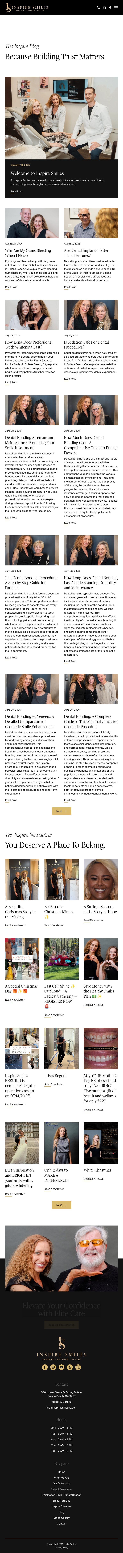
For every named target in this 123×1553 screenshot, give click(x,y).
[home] (27, 7)
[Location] (110, 7)
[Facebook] (45, 1367)
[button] (116, 7)
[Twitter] (78, 1367)
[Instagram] (53, 1367)
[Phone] (98, 7)
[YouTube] (61, 1367)
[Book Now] (104, 7)
